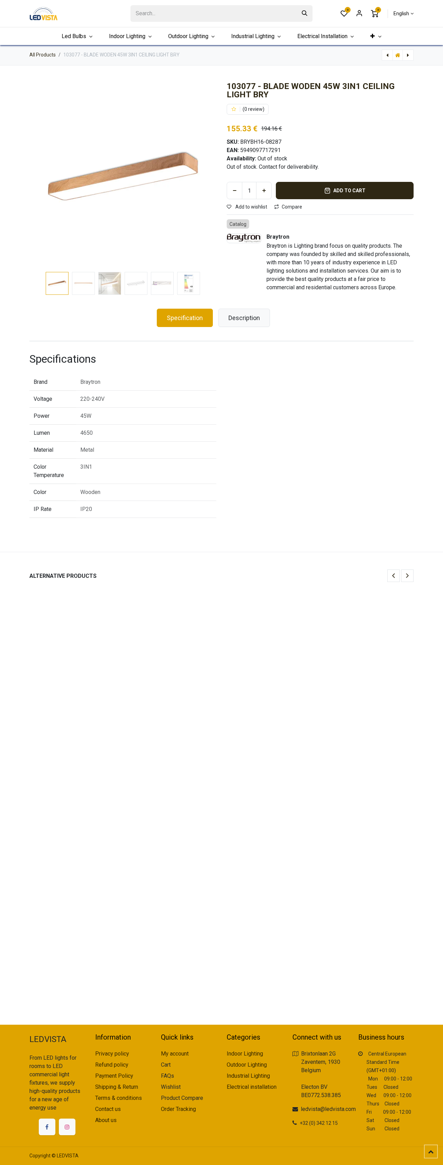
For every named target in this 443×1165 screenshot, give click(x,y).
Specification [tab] (185, 317)
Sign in (359, 13)
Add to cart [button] (349, 190)
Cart (166, 1064)
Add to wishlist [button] (250, 206)
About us (106, 1120)
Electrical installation (252, 1087)
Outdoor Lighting (247, 1064)
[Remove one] (234, 190)
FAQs (167, 1076)
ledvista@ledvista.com (328, 1109)
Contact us (108, 1109)
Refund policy (111, 1064)
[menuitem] (376, 36)
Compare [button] (292, 206)
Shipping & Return (116, 1087)
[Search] (305, 13)
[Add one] (263, 190)
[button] (38, 176)
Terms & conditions (118, 1098)
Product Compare (182, 1098)
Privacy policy (112, 1053)
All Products (42, 55)
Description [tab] (244, 317)
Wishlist (171, 1087)
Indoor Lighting (245, 1053)
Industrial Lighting (248, 1076)
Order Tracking (178, 1109)
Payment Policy (114, 1076)
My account (175, 1053)
